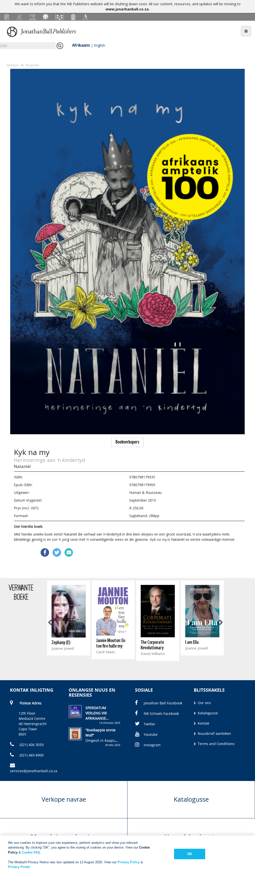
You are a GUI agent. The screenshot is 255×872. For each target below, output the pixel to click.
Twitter (149, 724)
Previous (50, 623)
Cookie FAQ (31, 852)
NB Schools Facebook (161, 713)
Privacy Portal (19, 867)
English (99, 45)
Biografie (32, 65)
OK (189, 854)
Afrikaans (81, 45)
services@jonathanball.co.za (33, 770)
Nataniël (22, 466)
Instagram (152, 745)
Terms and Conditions (216, 743)
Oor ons (204, 702)
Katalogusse (207, 713)
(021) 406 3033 (31, 744)
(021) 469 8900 (31, 755)
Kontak (203, 723)
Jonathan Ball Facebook (163, 703)
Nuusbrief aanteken (214, 733)
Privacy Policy (129, 862)
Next (220, 623)
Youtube (151, 734)
